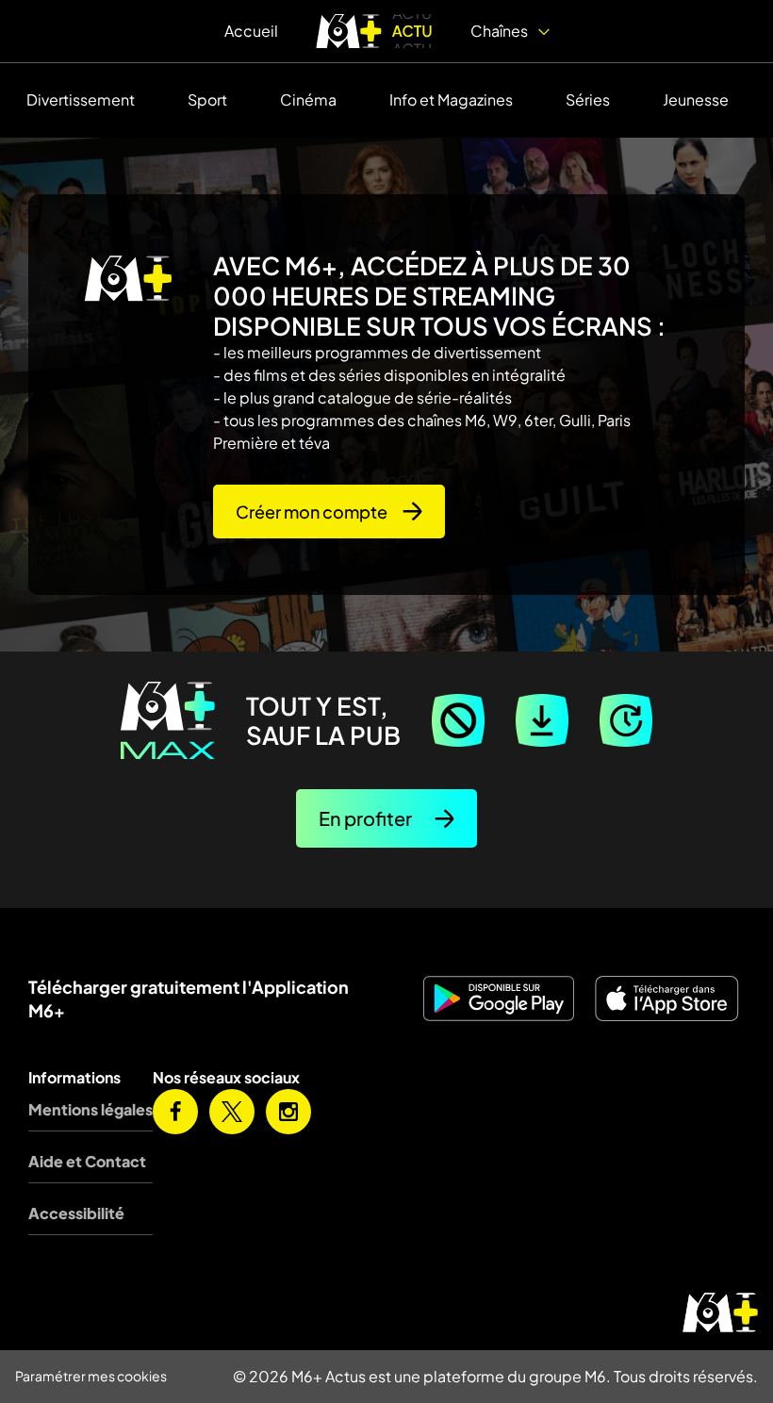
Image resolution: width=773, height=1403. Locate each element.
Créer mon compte (311, 511)
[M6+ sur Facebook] (175, 1111)
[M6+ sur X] (232, 1111)
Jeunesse (696, 99)
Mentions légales (90, 1109)
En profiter (365, 818)
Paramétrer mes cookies (91, 1375)
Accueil (251, 31)
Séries (588, 99)
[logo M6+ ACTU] (374, 31)
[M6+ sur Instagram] (288, 1111)
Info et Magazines (451, 99)
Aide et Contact (87, 1161)
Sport (207, 99)
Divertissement (80, 99)
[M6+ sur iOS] (668, 998)
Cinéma (308, 99)
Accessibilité (76, 1213)
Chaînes (500, 31)
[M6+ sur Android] (500, 998)
